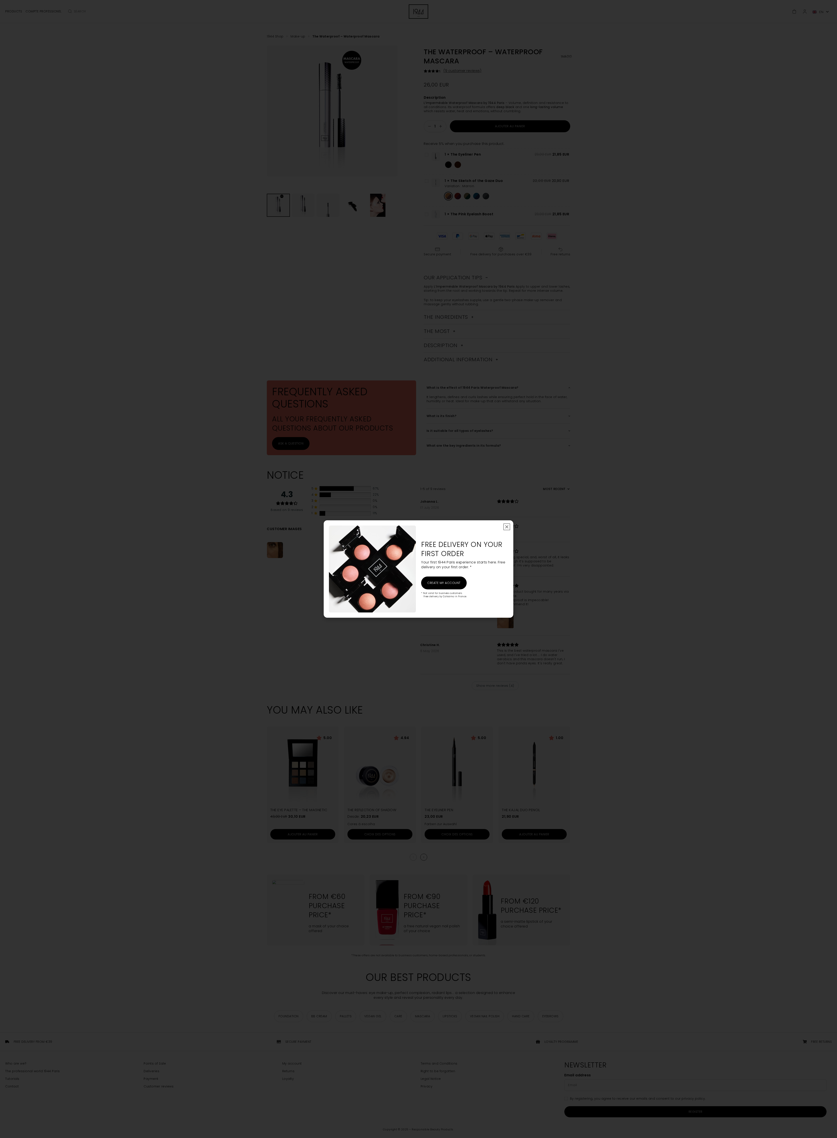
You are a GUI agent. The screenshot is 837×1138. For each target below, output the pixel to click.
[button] (507, 527)
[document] (418, 569)
